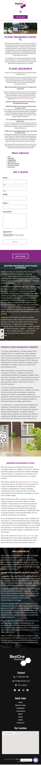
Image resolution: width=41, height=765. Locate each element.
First (4, 184)
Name (5, 178)
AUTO (9, 157)
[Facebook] (15, 690)
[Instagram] (23, 690)
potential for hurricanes (29, 482)
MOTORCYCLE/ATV (14, 163)
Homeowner (11, 167)
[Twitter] (19, 690)
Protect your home (28, 536)
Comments (7, 212)
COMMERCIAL (12, 160)
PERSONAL (11, 158)
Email (5, 194)
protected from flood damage (24, 98)
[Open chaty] (35, 760)
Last (4, 191)
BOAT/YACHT (12, 162)
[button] (20, 11)
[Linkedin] (27, 690)
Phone (6, 203)
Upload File (7, 232)
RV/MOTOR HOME (13, 165)
